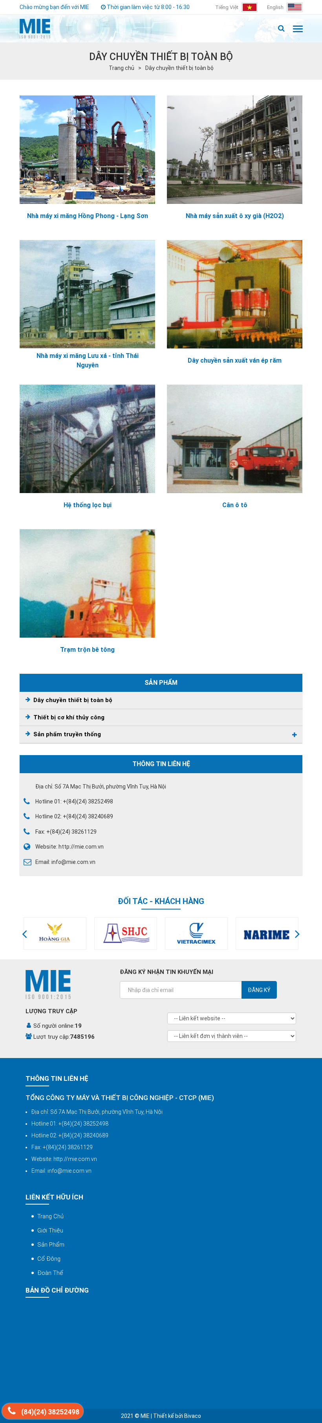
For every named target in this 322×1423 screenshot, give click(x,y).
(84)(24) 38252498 (49, 1412)
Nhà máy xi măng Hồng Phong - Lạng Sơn (87, 216)
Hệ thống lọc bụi (88, 505)
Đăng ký (259, 990)
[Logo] (35, 29)
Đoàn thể (50, 1272)
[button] (24, 933)
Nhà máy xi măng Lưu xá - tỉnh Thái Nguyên (88, 360)
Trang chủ (121, 68)
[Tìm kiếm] (281, 29)
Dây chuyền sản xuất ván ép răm (235, 360)
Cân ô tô (234, 505)
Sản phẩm (50, 1244)
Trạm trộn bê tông (87, 649)
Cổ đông (48, 1258)
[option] (55, 933)
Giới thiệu (50, 1230)
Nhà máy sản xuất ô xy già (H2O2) (235, 216)
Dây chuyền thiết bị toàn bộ (179, 68)
